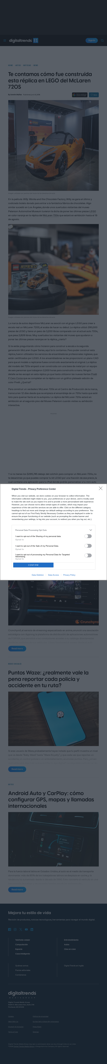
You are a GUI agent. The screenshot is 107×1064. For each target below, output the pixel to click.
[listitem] (53, 530)
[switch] (88, 536)
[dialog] (53, 532)
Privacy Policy (69, 575)
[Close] (101, 489)
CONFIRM (33, 565)
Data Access (53, 575)
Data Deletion (38, 575)
